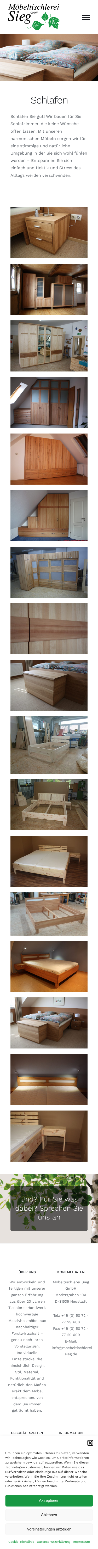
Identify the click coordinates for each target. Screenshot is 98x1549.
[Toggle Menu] (86, 17)
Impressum (81, 1542)
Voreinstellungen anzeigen (49, 1529)
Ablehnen (49, 1515)
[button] (90, 1443)
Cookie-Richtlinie (21, 1542)
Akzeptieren (49, 1500)
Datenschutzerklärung (53, 1542)
